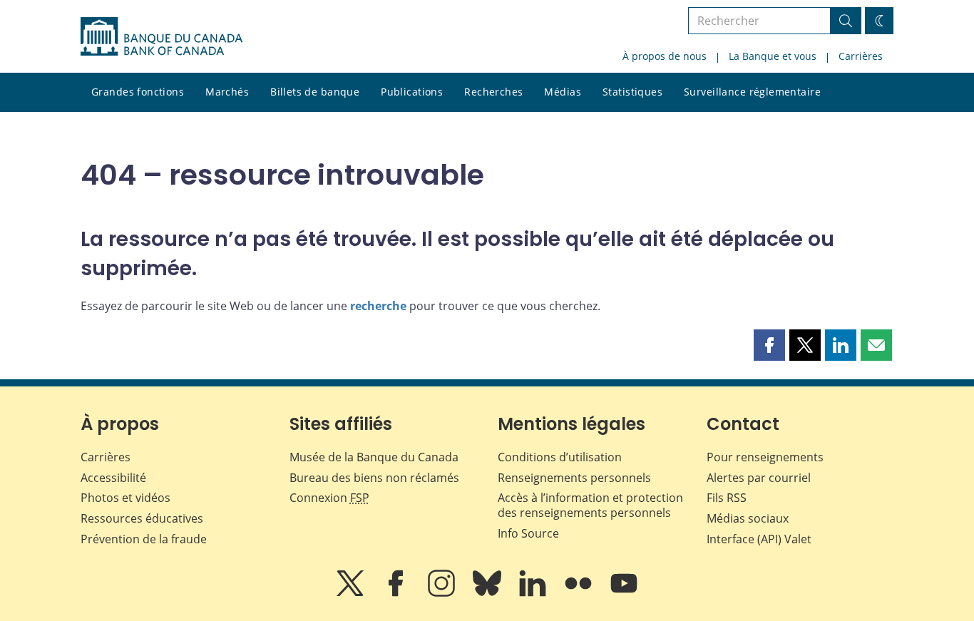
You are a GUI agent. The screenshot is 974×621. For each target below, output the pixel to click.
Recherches (493, 91)
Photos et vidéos (125, 497)
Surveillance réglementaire (752, 91)
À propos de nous (664, 56)
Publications (412, 91)
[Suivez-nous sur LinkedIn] (534, 593)
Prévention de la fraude (144, 539)
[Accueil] (161, 36)
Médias (562, 91)
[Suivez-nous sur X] (351, 593)
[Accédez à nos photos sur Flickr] (580, 593)
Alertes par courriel (759, 478)
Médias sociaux (748, 518)
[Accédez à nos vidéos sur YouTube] (624, 593)
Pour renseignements (765, 457)
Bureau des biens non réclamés (374, 478)
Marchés (227, 91)
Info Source (528, 533)
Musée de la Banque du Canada (373, 457)
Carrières (861, 56)
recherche (378, 306)
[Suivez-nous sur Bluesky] (488, 593)
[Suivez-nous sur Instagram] (443, 593)
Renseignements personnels (574, 478)
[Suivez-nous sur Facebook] (397, 593)
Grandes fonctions (137, 91)
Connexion (329, 497)
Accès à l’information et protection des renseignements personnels (590, 505)
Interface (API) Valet (759, 539)
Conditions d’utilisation (560, 457)
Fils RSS (727, 497)
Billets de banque (314, 91)
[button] (769, 345)
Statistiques (632, 91)
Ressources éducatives (142, 518)
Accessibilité (113, 478)
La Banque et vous (772, 56)
